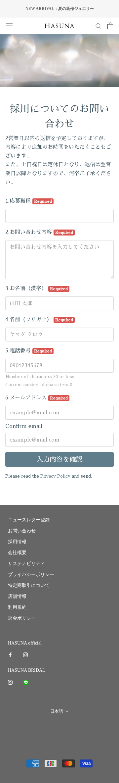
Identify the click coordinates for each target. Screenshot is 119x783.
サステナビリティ (26, 563)
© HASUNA (59, 726)
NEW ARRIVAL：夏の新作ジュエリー (59, 8)
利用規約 (17, 607)
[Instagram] (25, 654)
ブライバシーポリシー (31, 574)
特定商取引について (29, 585)
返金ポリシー (22, 618)
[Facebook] (10, 654)
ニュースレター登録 (29, 519)
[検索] (98, 25)
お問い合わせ (22, 530)
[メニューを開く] (9, 25)
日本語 (56, 711)
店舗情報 (17, 596)
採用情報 (17, 541)
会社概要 (17, 552)
